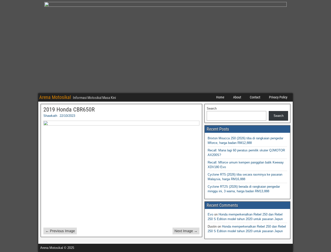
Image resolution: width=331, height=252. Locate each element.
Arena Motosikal (55, 97)
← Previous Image (60, 231)
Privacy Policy (278, 97)
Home (220, 97)
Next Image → (185, 231)
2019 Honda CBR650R (69, 109)
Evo (210, 214)
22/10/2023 (67, 116)
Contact (255, 97)
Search (212, 108)
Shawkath (50, 116)
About (237, 97)
